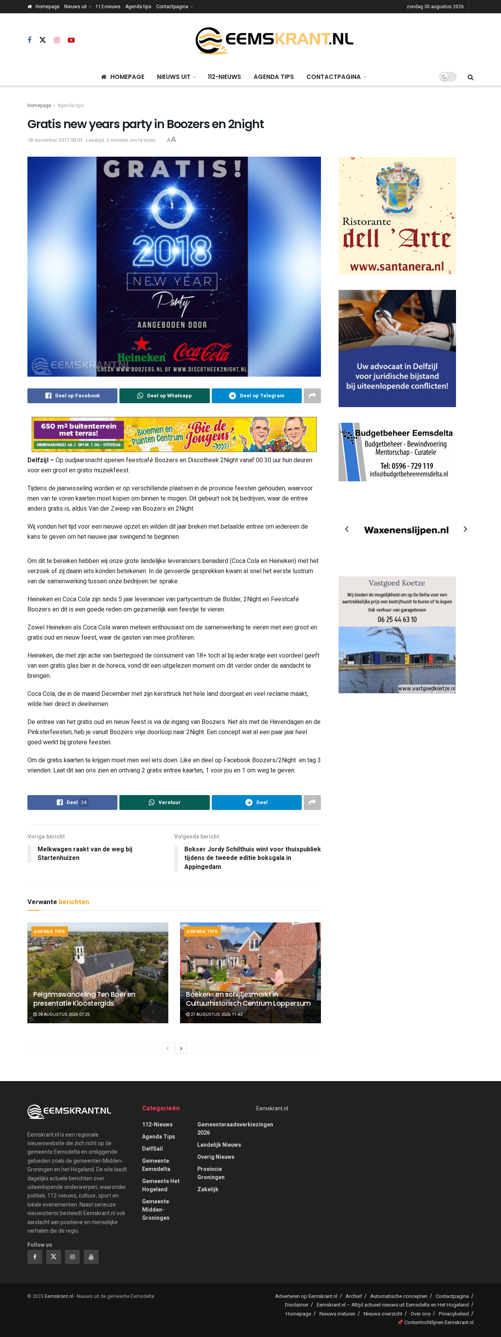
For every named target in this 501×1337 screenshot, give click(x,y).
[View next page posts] (181, 1048)
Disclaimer (296, 1304)
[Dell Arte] (397, 215)
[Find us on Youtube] (71, 40)
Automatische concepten (398, 1296)
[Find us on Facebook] (29, 40)
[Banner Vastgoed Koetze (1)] (397, 635)
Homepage (47, 6)
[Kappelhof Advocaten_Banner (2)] (397, 348)
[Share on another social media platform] (312, 395)
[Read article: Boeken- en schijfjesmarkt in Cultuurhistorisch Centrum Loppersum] (250, 972)
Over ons (421, 1313)
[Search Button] (471, 77)
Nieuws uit (75, 6)
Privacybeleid (454, 1313)
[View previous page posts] (167, 1048)
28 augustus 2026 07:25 (63, 1014)
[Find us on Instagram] (57, 40)
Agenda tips (138, 6)
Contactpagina (172, 6)
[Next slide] (465, 529)
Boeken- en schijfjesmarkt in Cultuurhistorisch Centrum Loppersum (248, 999)
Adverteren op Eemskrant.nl (306, 1296)
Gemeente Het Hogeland (161, 1185)
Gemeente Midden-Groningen (155, 1210)
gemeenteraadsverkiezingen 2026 (235, 1129)
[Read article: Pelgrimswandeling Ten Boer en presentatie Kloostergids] (97, 972)
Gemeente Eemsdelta (156, 1165)
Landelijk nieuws (219, 1145)
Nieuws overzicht (383, 1313)
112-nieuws (108, 6)
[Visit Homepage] (274, 41)
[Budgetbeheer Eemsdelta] (397, 452)
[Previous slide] (347, 529)
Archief (354, 1296)
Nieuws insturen (337, 1313)
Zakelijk (207, 1189)
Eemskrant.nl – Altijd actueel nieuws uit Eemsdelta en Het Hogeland (393, 1304)
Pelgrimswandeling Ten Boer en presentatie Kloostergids (84, 999)
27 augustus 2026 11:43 (215, 1014)
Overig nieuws (215, 1157)
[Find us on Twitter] (42, 40)
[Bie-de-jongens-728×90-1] (174, 434)
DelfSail (152, 1149)
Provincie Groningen (211, 1173)
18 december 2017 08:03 (55, 140)
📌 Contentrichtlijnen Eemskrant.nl (435, 1322)
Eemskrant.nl (272, 1109)
